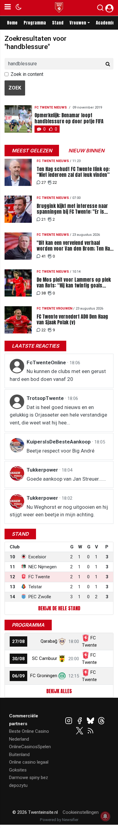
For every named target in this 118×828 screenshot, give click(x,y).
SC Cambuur (44, 658)
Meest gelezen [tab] (32, 151)
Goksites (18, 770)
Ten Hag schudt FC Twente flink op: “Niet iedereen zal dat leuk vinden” (73, 172)
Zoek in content (27, 74)
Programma (35, 23)
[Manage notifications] (105, 816)
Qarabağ (49, 641)
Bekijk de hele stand (59, 608)
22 (55, 182)
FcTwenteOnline (47, 362)
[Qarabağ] (62, 641)
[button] (100, 9)
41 (43, 256)
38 (43, 293)
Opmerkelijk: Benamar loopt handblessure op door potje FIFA (68, 118)
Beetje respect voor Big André (60, 451)
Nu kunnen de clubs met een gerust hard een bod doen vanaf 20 (58, 375)
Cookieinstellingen (81, 812)
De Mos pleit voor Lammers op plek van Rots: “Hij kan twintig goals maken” (74, 282)
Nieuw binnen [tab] (86, 151)
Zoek (14, 88)
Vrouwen (78, 23)
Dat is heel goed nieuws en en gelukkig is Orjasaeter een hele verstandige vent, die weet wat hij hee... (58, 415)
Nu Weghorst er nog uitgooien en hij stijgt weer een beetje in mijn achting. (59, 511)
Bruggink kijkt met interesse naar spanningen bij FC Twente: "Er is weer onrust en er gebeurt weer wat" (72, 209)
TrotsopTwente (46, 398)
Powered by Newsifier (59, 819)
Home (12, 23)
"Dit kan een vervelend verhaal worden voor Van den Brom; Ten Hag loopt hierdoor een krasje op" (75, 246)
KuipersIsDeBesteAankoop (59, 442)
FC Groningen (43, 675)
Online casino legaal (28, 762)
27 (43, 182)
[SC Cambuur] (62, 658)
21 (43, 219)
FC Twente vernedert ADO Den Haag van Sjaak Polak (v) (72, 319)
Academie (105, 23)
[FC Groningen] (62, 675)
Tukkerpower (43, 470)
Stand (58, 23)
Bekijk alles (59, 691)
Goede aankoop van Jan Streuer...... (66, 479)
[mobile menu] (8, 8)
